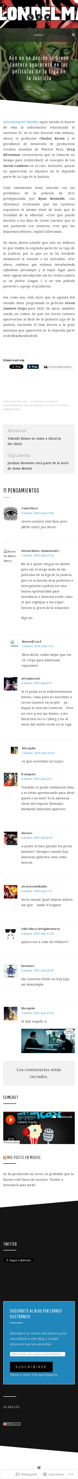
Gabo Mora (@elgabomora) (40, 928)
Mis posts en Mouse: (24, 1157)
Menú (39, 35)
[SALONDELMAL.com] (4, 34)
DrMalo (31, 90)
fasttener (28, 966)
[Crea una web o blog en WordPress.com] (39, 1468)
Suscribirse (31, 1367)
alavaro (26, 833)
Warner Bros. (12, 409)
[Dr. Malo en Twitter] (47, 17)
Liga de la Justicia (56, 405)
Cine (24, 401)
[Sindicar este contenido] (4, 1157)
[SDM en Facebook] (39, 17)
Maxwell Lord (31, 641)
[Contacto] (30, 17)
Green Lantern (34, 405)
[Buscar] (73, 34)
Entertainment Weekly (20, 122)
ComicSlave (29, 508)
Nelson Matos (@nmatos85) (40, 550)
